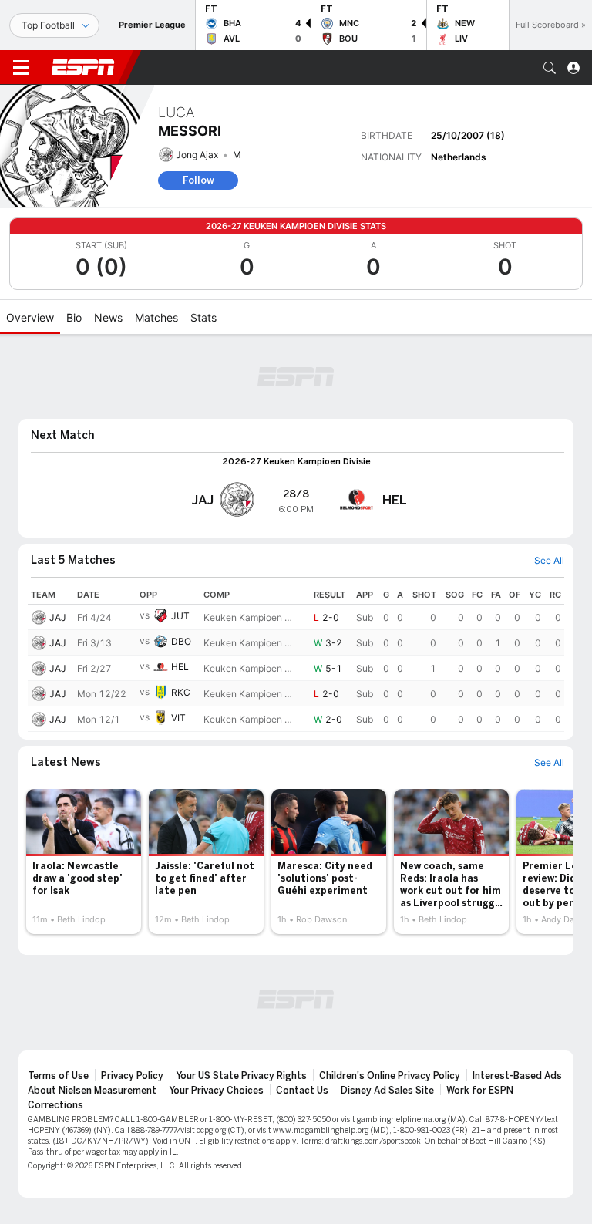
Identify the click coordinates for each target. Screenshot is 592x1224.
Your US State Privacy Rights (241, 1076)
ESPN (83, 67)
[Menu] (21, 68)
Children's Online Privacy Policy (389, 1076)
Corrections (55, 1105)
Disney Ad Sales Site (387, 1090)
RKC (180, 692)
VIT (178, 717)
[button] (549, 68)
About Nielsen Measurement (92, 1090)
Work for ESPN (479, 1090)
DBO (181, 641)
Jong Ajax (197, 154)
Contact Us (302, 1090)
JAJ (57, 617)
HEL (180, 667)
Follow (198, 180)
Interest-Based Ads (517, 1076)
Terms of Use (58, 1076)
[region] (296, 658)
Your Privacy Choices (216, 1090)
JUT (180, 616)
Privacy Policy (132, 1076)
